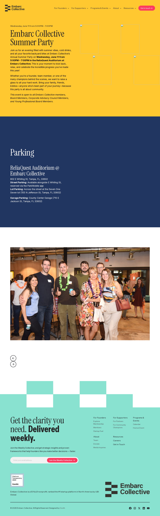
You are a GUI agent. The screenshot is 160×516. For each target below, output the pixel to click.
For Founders (60, 8)
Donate (96, 444)
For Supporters (78, 8)
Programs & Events (99, 8)
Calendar (136, 424)
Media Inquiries (99, 447)
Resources (129, 8)
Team (95, 440)
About (116, 8)
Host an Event (138, 428)
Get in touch (145, 8)
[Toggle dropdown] (68, 8)
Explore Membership (98, 422)
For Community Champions (119, 426)
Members (97, 427)
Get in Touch (119, 444)
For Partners (118, 421)
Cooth (62, 508)
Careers (117, 440)
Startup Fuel (98, 431)
